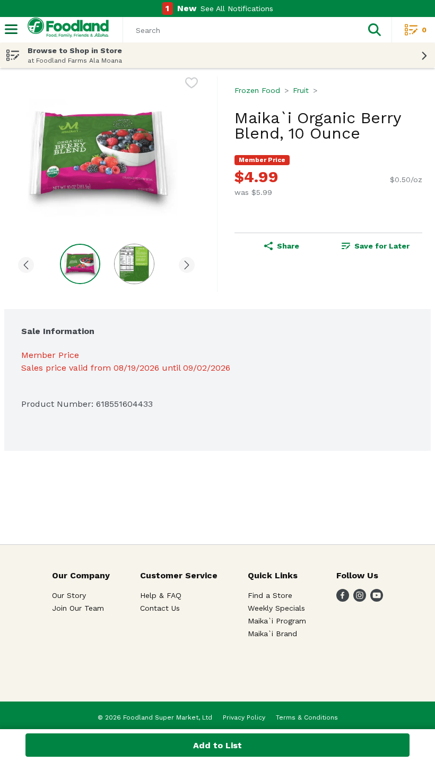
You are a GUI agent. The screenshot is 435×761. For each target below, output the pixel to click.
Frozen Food (257, 90)
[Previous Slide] (26, 263)
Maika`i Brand (272, 633)
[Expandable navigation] (11, 29)
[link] (375, 245)
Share (288, 246)
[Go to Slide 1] (80, 263)
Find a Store (270, 595)
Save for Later (382, 246)
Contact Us (160, 608)
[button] (375, 29)
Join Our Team (78, 608)
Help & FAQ (160, 595)
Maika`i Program (277, 621)
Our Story (69, 595)
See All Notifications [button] (237, 8)
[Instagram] (359, 599)
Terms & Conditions (307, 717)
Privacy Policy (244, 717)
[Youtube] (376, 599)
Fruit (301, 90)
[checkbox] (191, 84)
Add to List (217, 745)
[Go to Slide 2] (134, 263)
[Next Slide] (186, 263)
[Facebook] (342, 599)
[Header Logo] (66, 30)
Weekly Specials (276, 608)
